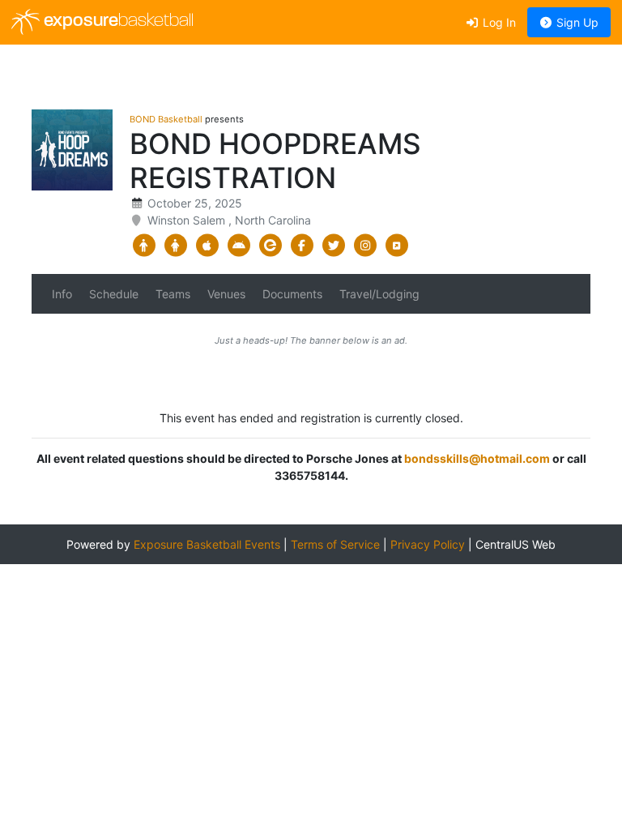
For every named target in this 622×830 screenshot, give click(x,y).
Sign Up (576, 22)
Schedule (113, 294)
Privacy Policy (427, 544)
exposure (117, 21)
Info (62, 294)
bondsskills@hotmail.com (477, 458)
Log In (497, 22)
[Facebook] (302, 245)
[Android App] (238, 245)
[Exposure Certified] (270, 245)
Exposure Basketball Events (207, 544)
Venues (226, 294)
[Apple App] (207, 245)
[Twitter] (333, 245)
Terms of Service (335, 544)
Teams (173, 294)
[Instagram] (365, 245)
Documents (292, 294)
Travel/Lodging (379, 294)
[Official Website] (396, 245)
